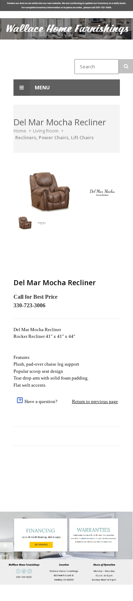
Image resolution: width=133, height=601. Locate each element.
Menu (41, 87)
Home (19, 130)
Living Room (46, 130)
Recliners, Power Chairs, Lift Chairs (54, 137)
